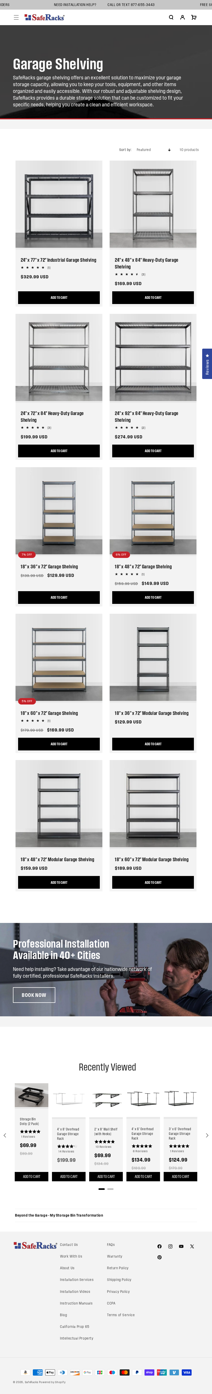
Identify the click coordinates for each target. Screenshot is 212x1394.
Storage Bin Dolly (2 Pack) (29, 1121)
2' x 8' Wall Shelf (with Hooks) (106, 1131)
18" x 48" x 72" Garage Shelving (143, 566)
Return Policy (118, 1268)
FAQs (111, 1245)
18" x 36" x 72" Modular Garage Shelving (151, 713)
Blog (63, 1315)
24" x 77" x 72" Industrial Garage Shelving (58, 260)
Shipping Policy (119, 1280)
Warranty (115, 1256)
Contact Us (69, 1245)
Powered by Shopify (52, 1382)
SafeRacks (31, 1382)
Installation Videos (75, 1292)
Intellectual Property (77, 1338)
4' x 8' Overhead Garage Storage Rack (68, 1133)
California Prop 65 (74, 1327)
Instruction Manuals (76, 1303)
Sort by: (125, 150)
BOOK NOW (34, 995)
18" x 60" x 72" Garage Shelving (49, 713)
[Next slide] (207, 1135)
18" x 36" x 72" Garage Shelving (49, 566)
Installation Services (77, 1280)
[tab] (102, 1189)
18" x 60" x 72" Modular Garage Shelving (151, 859)
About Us (67, 1268)
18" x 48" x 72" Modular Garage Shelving (57, 859)
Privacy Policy (118, 1292)
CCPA (111, 1303)
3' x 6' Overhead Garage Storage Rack (180, 1133)
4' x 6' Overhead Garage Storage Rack (143, 1133)
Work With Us (71, 1256)
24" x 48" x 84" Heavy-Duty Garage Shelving (146, 263)
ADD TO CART (153, 297)
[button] (16, 17)
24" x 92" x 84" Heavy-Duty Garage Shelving (146, 417)
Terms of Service (121, 1315)
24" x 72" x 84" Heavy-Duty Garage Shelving (52, 417)
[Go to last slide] (5, 1135)
